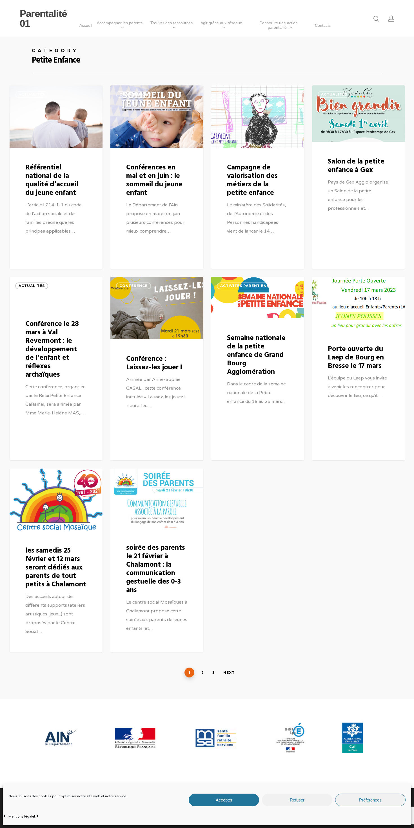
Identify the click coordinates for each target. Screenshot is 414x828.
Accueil (85, 25)
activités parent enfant (249, 286)
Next (229, 672)
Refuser (297, 800)
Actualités (32, 94)
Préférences (370, 800)
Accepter (224, 800)
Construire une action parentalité (278, 25)
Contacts (323, 25)
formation (132, 477)
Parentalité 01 (43, 18)
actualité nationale (245, 94)
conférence (133, 94)
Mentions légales (22, 816)
